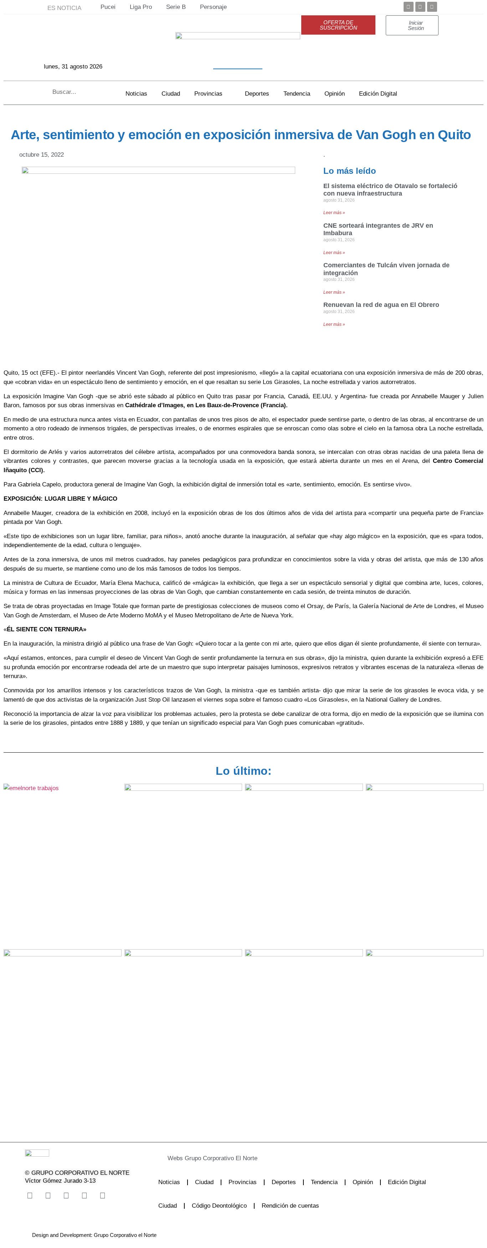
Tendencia (296, 93)
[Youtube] (432, 7)
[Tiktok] (84, 1195)
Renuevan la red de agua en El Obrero (381, 304)
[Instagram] (66, 1195)
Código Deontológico (219, 1205)
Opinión (334, 93)
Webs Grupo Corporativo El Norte (212, 1158)
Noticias (136, 93)
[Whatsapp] (102, 1195)
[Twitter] (420, 7)
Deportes (257, 93)
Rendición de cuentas (290, 1205)
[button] (230, 1158)
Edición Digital (378, 93)
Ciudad (171, 93)
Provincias (208, 93)
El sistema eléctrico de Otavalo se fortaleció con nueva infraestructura (390, 189)
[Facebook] (409, 7)
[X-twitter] (48, 1195)
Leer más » (334, 212)
